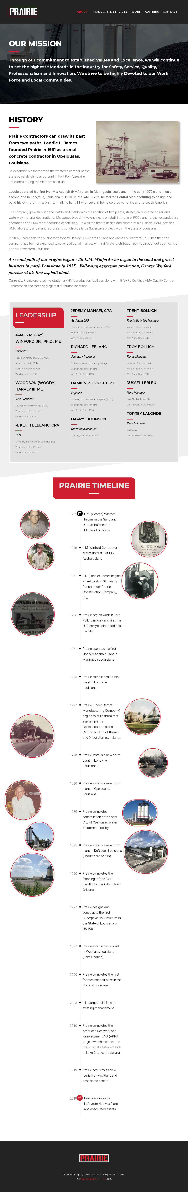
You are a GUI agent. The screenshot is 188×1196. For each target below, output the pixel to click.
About (82, 11)
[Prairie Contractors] (23, 18)
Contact (170, 11)
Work (136, 11)
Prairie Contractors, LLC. (92, 1179)
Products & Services (109, 11)
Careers (152, 11)
